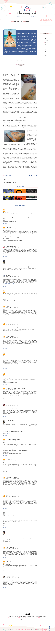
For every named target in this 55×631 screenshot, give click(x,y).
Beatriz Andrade (11, 260)
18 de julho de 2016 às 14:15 (12, 211)
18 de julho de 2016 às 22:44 (12, 262)
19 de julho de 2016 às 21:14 (12, 405)
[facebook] (44, 20)
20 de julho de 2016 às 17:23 (12, 440)
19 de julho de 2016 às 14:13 (12, 337)
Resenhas (33, 24)
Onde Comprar (30, 62)
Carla (7, 531)
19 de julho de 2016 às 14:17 (12, 354)
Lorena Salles (10, 576)
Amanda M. (9, 459)
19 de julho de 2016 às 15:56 (12, 374)
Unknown (9, 209)
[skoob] (51, 20)
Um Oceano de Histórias (9, 347)
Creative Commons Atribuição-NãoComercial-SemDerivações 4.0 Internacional (27, 617)
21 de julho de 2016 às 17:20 (12, 460)
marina (8, 495)
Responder (5, 223)
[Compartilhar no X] (29, 175)
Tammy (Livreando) (11, 246)
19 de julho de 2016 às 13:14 (12, 324)
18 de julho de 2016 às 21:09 (12, 247)
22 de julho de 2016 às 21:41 (12, 496)
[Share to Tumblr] (36, 175)
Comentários (7, 175)
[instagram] (41, 20)
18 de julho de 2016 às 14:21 (12, 228)
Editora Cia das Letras (17, 24)
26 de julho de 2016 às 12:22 (12, 577)
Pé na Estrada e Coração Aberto (15, 388)
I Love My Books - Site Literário (23, 629)
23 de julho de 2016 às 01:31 (12, 514)
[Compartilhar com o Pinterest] (34, 175)
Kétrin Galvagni (10, 512)
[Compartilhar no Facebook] (31, 175)
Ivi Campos (9, 275)
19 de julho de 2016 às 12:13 (12, 307)
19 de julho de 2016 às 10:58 (12, 292)
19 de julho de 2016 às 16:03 (12, 389)
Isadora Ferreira (11, 373)
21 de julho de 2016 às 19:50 (12, 478)
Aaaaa (7, 306)
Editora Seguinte (27, 24)
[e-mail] (46, 22)
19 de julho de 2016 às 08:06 (12, 276)
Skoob (14, 62)
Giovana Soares (10, 547)
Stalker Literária (11, 404)
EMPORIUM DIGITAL (43, 629)
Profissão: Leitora (11, 477)
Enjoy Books (8, 433)
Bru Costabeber (10, 336)
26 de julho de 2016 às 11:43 (12, 548)
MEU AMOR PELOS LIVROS (8, 283)
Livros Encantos (11, 290)
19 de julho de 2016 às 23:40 (12, 421)
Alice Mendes (10, 420)
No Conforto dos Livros (13, 439)
